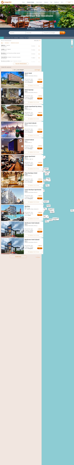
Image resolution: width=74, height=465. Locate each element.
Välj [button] (39, 46)
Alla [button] (2, 42)
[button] (17, 32)
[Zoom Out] (72, 42)
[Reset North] (72, 44)
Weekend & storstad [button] (15, 42)
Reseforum (56, 2)
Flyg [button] (51, 2)
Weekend (46, 2)
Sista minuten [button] (39, 2)
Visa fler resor (18, 256)
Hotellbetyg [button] (21, 37)
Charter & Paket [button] (30, 2)
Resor (23, 2)
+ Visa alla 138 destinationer (21, 63)
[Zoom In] (72, 40)
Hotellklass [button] (16, 37)
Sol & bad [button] (7, 42)
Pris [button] (12, 37)
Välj (39, 81)
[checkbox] (4, 38)
